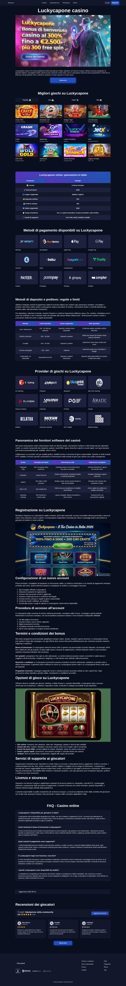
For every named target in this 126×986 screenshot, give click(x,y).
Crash (74, 100)
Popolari (25, 100)
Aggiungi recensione (100, 913)
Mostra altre (63, 943)
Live (49, 100)
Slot (98, 100)
